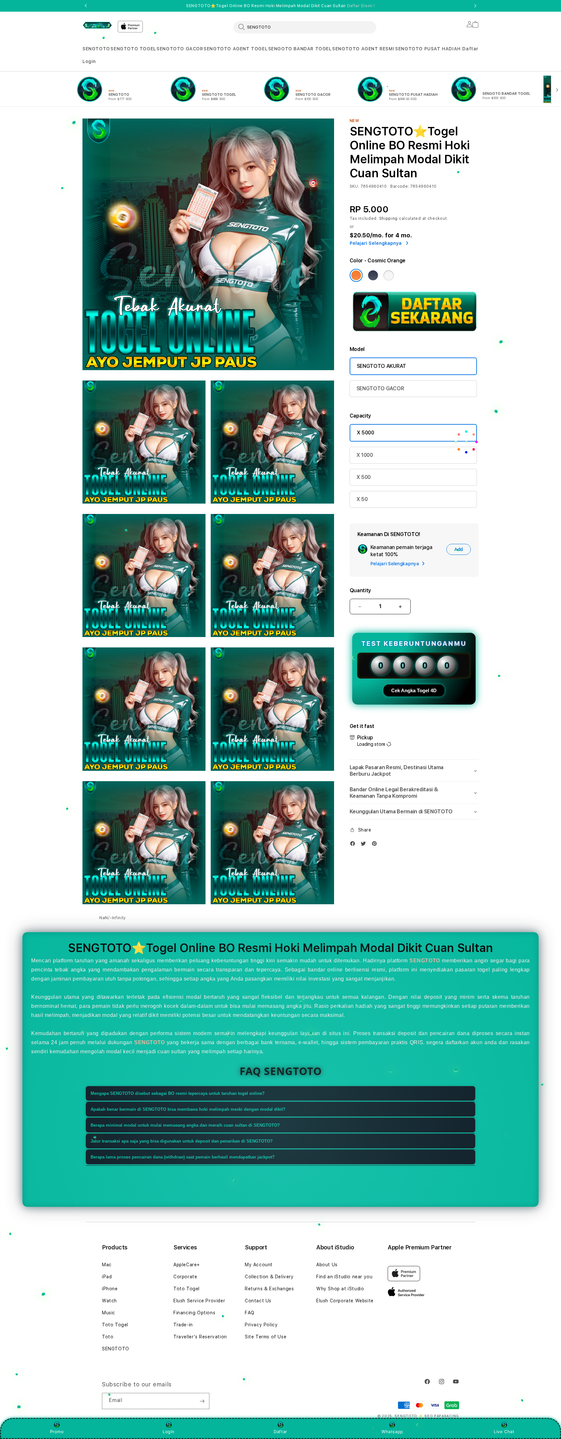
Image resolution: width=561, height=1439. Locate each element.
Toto (107, 1336)
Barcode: (399, 186)
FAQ (250, 1312)
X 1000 (364, 455)
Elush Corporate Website (345, 1300)
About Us (327, 1264)
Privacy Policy (261, 1324)
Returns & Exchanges (269, 1288)
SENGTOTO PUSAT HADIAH (428, 48)
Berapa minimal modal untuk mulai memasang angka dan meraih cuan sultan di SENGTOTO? (185, 1125)
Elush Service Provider (199, 1300)
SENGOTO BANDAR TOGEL (300, 48)
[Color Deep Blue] (373, 275)
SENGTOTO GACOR (179, 48)
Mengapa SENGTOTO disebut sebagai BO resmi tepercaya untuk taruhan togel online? (178, 1093)
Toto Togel (115, 1324)
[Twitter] (364, 845)
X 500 (363, 477)
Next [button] (475, 6)
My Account (259, 1264)
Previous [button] (85, 6)
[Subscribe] (202, 1401)
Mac (107, 1264)
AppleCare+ (186, 1264)
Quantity (360, 590)
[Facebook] (354, 845)
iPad (107, 1276)
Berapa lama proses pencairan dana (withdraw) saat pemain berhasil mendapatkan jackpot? (183, 1157)
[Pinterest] (375, 845)
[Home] (97, 25)
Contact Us (258, 1300)
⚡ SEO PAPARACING (438, 1416)
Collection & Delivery (269, 1276)
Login (169, 1431)
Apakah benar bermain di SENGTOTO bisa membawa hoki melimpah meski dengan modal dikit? (188, 1109)
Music (108, 1312)
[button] (96, 49)
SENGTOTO (96, 48)
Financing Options (194, 1312)
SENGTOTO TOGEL (133, 48)
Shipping (388, 218)
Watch (109, 1300)
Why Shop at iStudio (340, 1288)
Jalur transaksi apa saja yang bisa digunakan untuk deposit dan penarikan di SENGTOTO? (182, 1141)
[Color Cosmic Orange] (356, 275)
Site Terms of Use (265, 1336)
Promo (57, 1431)
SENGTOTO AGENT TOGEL (236, 48)
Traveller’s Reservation (200, 1336)
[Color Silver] (388, 275)
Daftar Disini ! (361, 6)
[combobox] (304, 27)
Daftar (280, 1431)
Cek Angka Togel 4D (414, 690)
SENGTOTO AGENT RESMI (363, 48)
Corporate (185, 1276)
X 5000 (365, 433)
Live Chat (504, 1431)
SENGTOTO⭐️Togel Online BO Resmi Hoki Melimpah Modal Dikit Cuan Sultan (280, 6)
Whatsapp (392, 1431)
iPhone (110, 1288)
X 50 (362, 499)
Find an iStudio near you (344, 1276)
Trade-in (183, 1324)
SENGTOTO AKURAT (381, 366)
